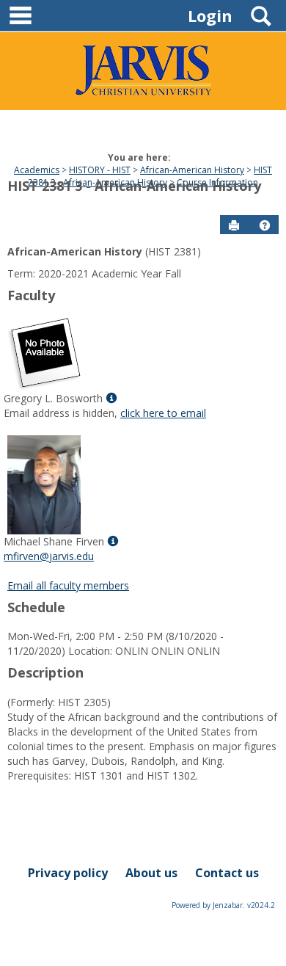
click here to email (163, 413)
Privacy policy (68, 873)
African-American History (192, 170)
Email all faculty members (68, 585)
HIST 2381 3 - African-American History (150, 176)
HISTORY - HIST (100, 170)
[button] (265, 225)
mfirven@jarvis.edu (49, 556)
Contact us (227, 873)
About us (151, 873)
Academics (36, 170)
